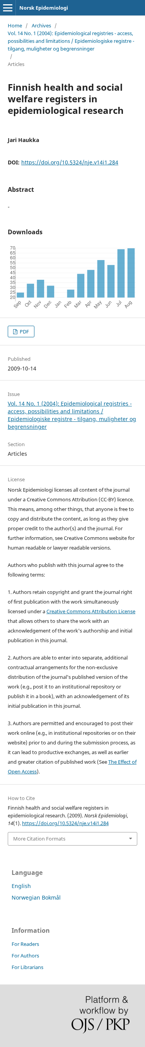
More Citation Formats (39, 838)
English (21, 886)
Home (15, 25)
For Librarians (27, 967)
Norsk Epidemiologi (43, 7)
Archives (41, 25)
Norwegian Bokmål (36, 897)
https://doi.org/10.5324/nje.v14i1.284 (69, 162)
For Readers (25, 943)
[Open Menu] (7, 7)
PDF (24, 331)
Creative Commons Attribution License (90, 611)
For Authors (25, 955)
